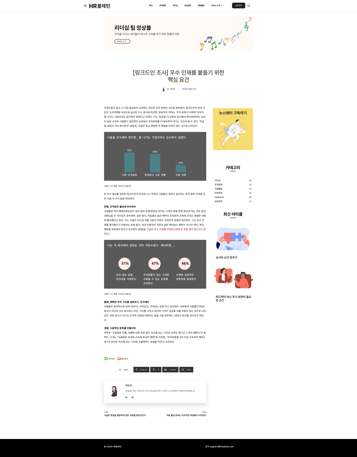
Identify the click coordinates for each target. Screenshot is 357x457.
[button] (248, 5)
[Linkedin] (126, 397)
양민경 (172, 89)
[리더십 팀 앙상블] (178, 33)
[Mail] (133, 397)
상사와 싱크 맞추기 (226, 257)
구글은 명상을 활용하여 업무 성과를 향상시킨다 (125, 415)
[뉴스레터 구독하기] (233, 129)
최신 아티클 (233, 214)
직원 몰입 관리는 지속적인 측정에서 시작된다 (186, 415)
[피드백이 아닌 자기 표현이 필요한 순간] (233, 278)
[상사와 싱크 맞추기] (233, 239)
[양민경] (164, 89)
